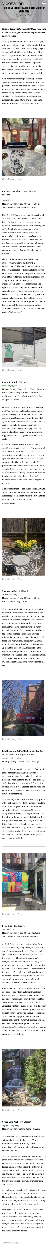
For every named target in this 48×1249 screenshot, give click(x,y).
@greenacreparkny (10, 1125)
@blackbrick (7, 200)
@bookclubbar (8, 929)
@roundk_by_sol (9, 386)
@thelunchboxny (9, 594)
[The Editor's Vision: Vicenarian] (12, 3)
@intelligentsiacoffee (11, 758)
